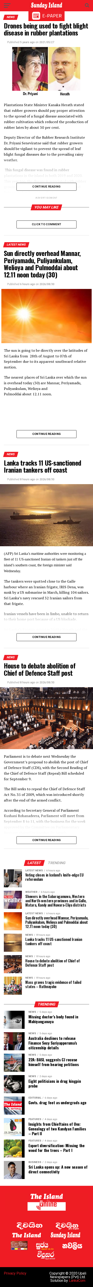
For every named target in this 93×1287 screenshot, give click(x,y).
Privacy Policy (15, 1273)
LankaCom (77, 1280)
